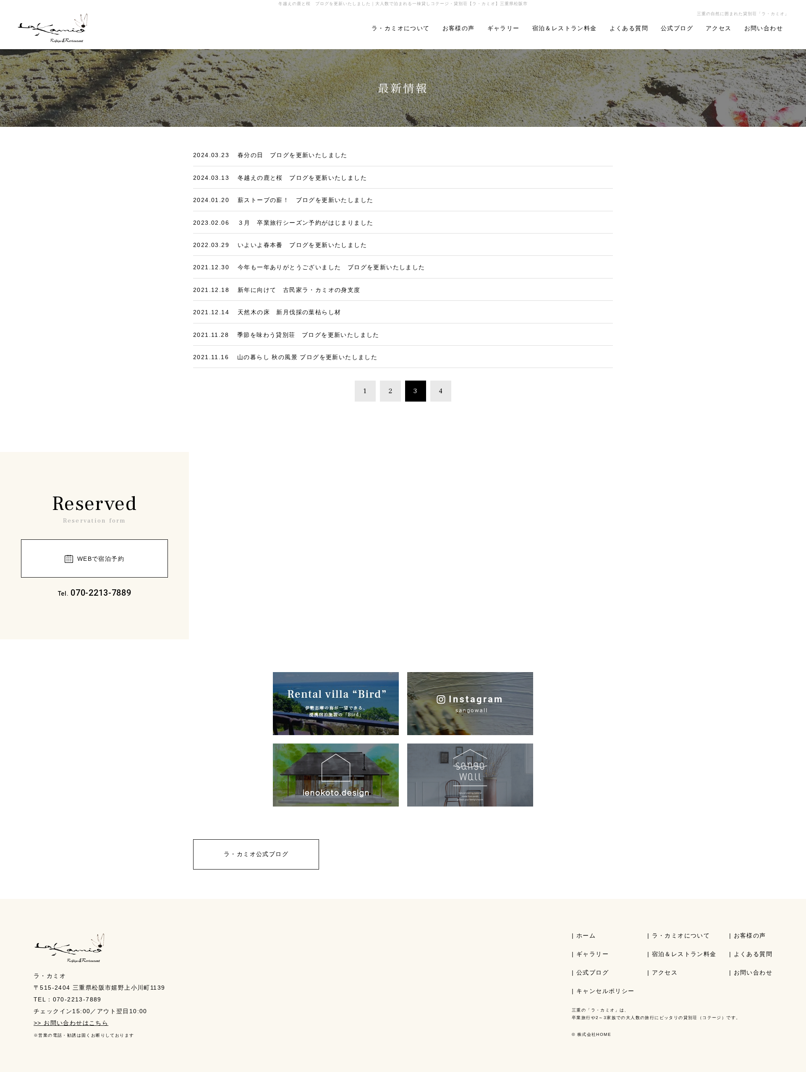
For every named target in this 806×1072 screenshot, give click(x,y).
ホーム (586, 935)
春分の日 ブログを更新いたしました (293, 155)
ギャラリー (503, 28)
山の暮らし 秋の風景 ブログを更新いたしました (313, 357)
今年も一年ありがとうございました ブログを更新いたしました (331, 267)
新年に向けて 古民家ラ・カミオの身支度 (299, 289)
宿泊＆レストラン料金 (564, 28)
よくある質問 (629, 28)
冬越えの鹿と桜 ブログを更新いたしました (302, 177)
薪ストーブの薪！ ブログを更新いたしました (305, 200)
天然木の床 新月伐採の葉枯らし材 (289, 312)
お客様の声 (458, 28)
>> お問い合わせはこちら (71, 1022)
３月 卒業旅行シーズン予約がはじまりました (305, 222)
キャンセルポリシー (605, 991)
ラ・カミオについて (401, 28)
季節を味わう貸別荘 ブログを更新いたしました (308, 334)
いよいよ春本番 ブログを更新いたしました (302, 245)
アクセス (719, 28)
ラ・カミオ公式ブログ (256, 854)
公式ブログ (677, 28)
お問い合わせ (763, 28)
